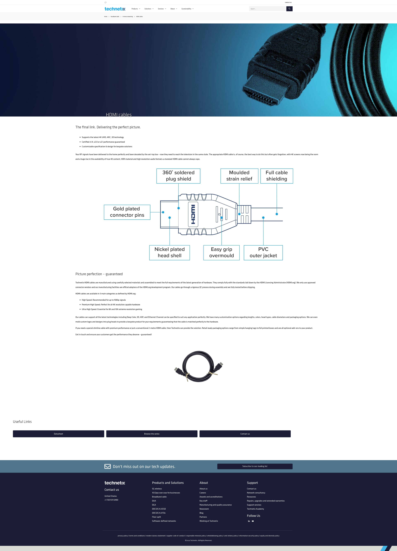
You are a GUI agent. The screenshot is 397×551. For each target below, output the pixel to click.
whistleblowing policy (215, 536)
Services (161, 9)
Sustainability (186, 9)
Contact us (245, 433)
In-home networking (128, 16)
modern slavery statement (155, 536)
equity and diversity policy (269, 536)
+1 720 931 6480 (111, 499)
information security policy (249, 536)
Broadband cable (115, 16)
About (172, 9)
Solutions (148, 9)
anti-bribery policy (231, 536)
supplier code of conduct (176, 536)
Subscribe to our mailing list (254, 466)
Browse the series (151, 433)
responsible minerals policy (196, 536)
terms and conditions (137, 536)
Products (135, 9)
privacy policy (123, 536)
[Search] (289, 8)
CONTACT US (288, 2)
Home (105, 16)
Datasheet (58, 433)
